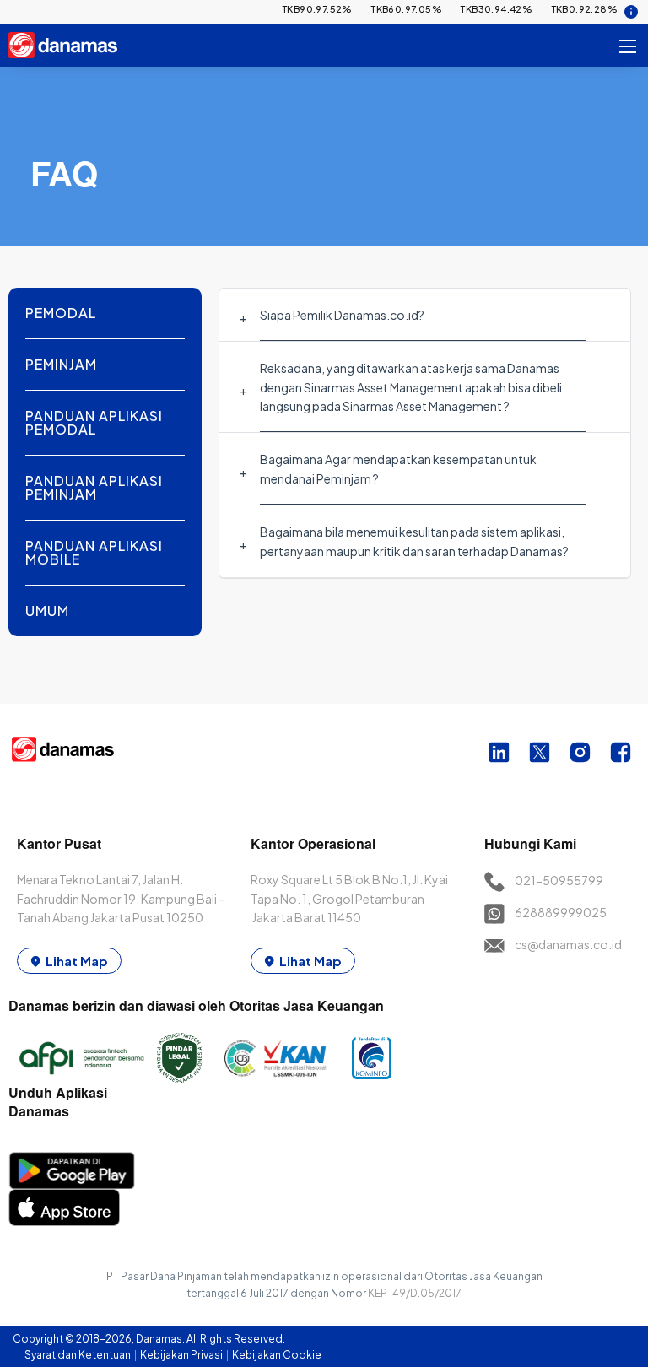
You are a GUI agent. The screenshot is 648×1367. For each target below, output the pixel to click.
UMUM (47, 610)
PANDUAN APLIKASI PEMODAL (94, 422)
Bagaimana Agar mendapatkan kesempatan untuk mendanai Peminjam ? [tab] (398, 468)
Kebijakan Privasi (182, 1354)
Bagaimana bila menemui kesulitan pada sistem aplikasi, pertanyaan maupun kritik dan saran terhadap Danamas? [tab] (414, 541)
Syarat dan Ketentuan (78, 1354)
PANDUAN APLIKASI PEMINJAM (94, 487)
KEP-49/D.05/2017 (415, 1293)
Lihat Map (77, 961)
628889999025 (561, 912)
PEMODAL (60, 312)
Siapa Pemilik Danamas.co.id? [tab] (342, 314)
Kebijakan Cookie (276, 1354)
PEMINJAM (61, 364)
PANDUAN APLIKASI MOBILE (94, 552)
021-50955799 (559, 880)
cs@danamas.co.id (568, 944)
